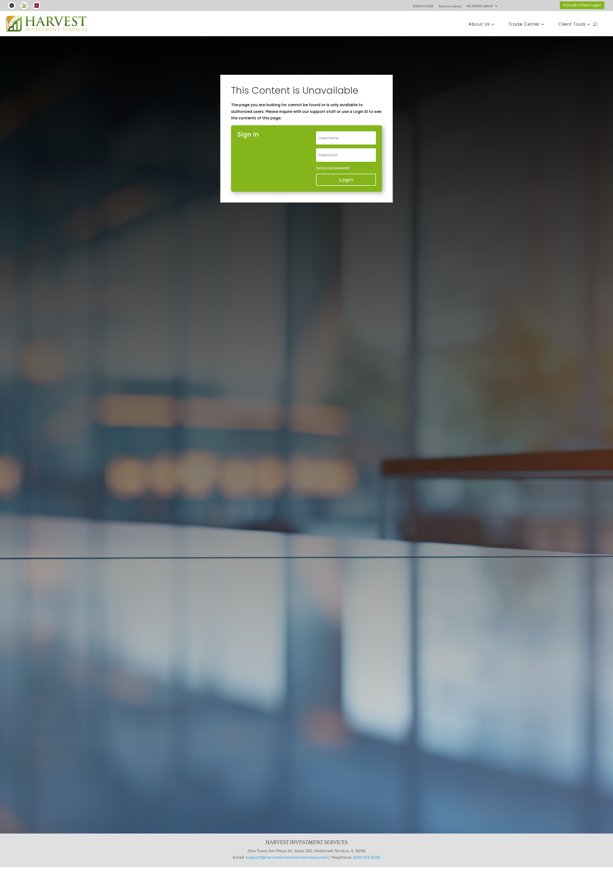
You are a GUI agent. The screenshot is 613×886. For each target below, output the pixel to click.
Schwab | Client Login (582, 5)
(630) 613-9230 (423, 6)
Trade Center (524, 25)
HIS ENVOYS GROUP (479, 6)
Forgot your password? (333, 167)
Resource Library (450, 6)
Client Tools (572, 25)
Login (346, 180)
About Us (479, 25)
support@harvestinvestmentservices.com (287, 857)
